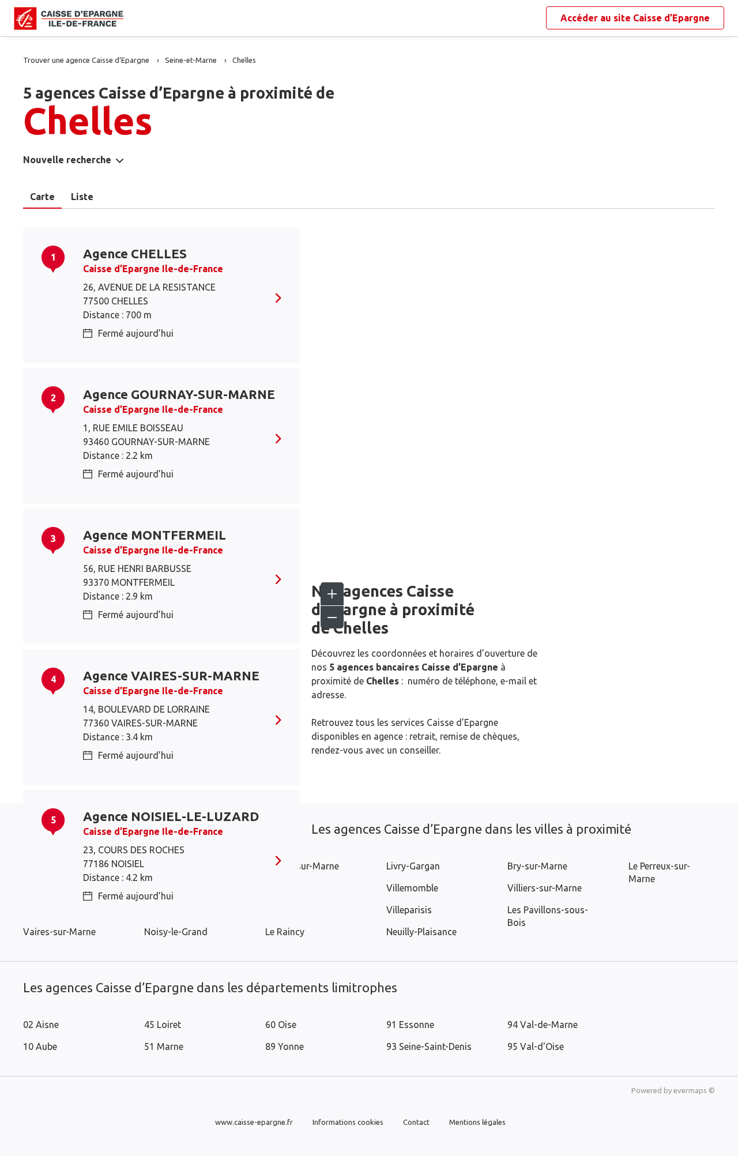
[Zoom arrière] (332, 616)
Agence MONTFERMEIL (154, 535)
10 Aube (40, 1046)
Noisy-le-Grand (176, 932)
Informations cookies (347, 1122)
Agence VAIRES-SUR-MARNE (171, 675)
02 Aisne (41, 1024)
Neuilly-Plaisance (421, 932)
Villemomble (412, 888)
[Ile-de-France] (23, 18)
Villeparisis (409, 910)
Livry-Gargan (413, 866)
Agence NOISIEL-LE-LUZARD (171, 816)
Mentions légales (477, 1122)
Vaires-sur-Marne (59, 932)
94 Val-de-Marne (542, 1024)
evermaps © (694, 1090)
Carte (42, 196)
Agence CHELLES (135, 253)
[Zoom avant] (332, 593)
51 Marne (163, 1046)
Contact (416, 1122)
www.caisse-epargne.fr (254, 1122)
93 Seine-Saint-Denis (429, 1046)
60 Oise (280, 1024)
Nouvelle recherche (67, 160)
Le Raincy (284, 932)
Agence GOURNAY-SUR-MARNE (179, 394)
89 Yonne (284, 1046)
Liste (82, 196)
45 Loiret (162, 1024)
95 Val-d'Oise (535, 1046)
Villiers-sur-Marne (544, 888)
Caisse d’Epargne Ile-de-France (153, 268)
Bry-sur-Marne (537, 866)
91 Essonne (410, 1024)
